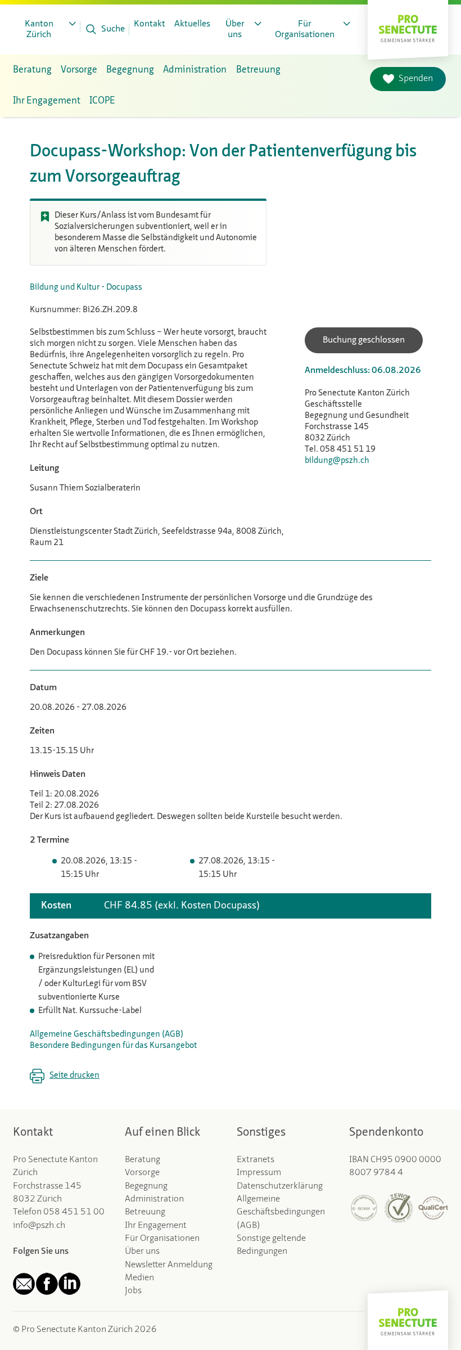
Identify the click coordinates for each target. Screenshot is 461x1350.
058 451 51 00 (74, 1212)
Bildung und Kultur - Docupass (86, 288)
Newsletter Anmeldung (169, 1265)
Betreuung (145, 1212)
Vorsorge (142, 1172)
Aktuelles (192, 24)
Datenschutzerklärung (280, 1186)
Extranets (255, 1159)
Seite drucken (74, 1076)
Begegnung (146, 1186)
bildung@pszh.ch (337, 461)
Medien (139, 1278)
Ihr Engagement (156, 1225)
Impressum (259, 1172)
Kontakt (149, 24)
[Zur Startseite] (408, 27)
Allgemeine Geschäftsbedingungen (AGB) (106, 1034)
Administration (154, 1199)
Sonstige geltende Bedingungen (271, 1245)
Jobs (133, 1290)
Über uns (142, 1251)
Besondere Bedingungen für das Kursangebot (113, 1046)
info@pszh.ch (39, 1225)
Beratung (142, 1159)
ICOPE (102, 101)
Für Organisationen (162, 1238)
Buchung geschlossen (364, 340)
